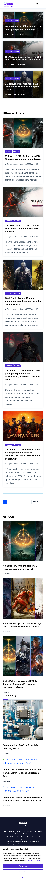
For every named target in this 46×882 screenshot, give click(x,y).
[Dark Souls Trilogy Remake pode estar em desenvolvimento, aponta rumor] (23, 275)
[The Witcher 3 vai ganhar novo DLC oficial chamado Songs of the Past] (23, 202)
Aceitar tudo (23, 866)
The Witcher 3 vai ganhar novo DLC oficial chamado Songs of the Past (22, 228)
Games (16, 20)
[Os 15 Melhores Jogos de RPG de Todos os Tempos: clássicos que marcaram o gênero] (23, 656)
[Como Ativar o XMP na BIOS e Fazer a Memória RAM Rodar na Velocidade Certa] (23, 761)
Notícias (9, 51)
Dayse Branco (10, 35)
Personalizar (23, 872)
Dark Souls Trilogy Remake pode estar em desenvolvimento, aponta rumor (22, 87)
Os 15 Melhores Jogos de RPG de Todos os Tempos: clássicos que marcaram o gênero (20, 684)
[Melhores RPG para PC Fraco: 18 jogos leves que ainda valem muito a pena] (23, 598)
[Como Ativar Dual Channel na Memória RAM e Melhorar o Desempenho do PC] (23, 789)
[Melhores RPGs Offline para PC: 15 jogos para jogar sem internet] (23, 133)
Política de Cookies (34, 861)
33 (17, 507)
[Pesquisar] (37, 4)
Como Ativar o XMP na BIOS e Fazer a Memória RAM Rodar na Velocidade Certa (22, 773)
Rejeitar (23, 877)
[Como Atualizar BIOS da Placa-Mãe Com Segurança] (23, 720)
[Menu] (41, 4)
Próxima (36, 502)
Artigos (9, 20)
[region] (23, 864)
